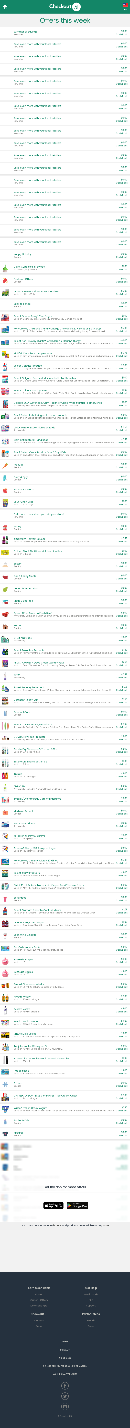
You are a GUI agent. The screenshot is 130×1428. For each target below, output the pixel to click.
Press (39, 1326)
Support (91, 1305)
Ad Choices (65, 1357)
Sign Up (39, 1294)
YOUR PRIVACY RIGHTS (65, 1374)
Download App (38, 1305)
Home (5, 7)
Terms (65, 1341)
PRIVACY (65, 1349)
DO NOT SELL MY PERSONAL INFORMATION (65, 1366)
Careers (39, 1320)
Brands (91, 1320)
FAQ (91, 1300)
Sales (91, 1326)
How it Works (91, 1294)
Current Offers (39, 1300)
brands (57, 1225)
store (106, 1225)
